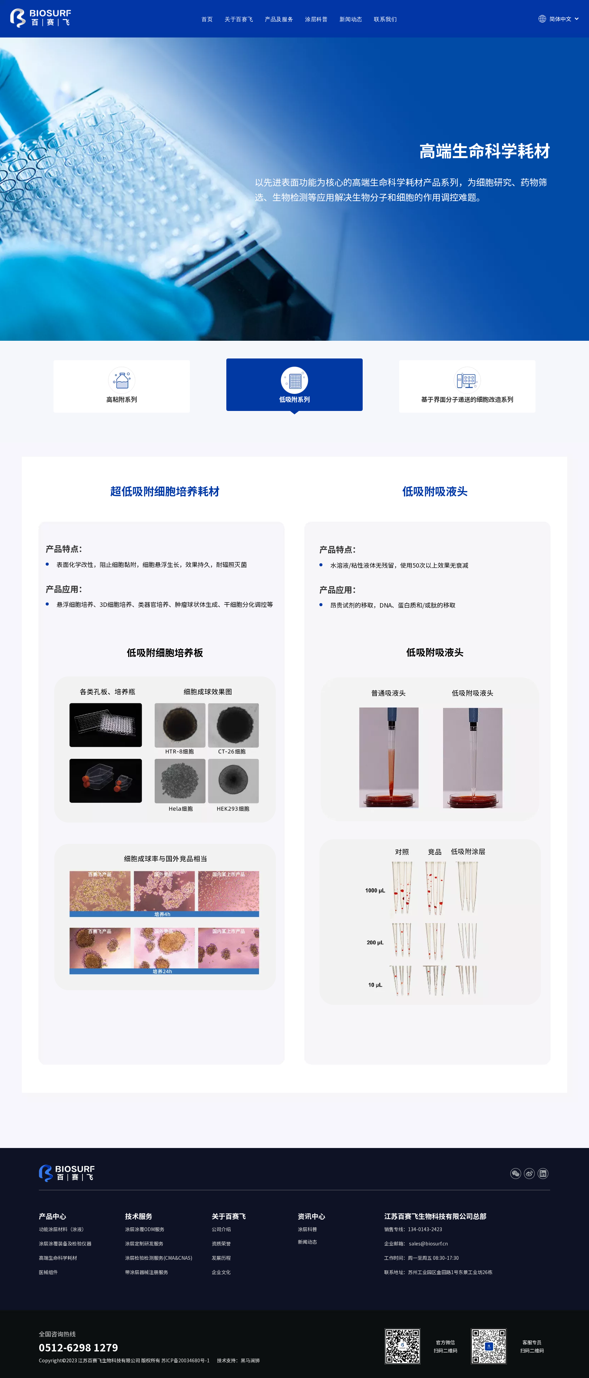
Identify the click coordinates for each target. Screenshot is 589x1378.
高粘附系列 (121, 399)
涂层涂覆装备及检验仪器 (65, 1243)
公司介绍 (221, 1229)
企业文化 (221, 1272)
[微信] (515, 1173)
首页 (207, 19)
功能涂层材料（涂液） (63, 1229)
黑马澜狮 (250, 1360)
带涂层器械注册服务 (146, 1272)
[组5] (121, 380)
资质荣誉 (221, 1243)
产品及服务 (279, 19)
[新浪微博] (529, 1173)
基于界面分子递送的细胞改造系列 (467, 399)
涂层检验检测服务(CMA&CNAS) (158, 1257)
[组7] (294, 380)
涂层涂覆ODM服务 (144, 1229)
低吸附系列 (294, 399)
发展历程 (221, 1257)
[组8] (467, 380)
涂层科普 (316, 19)
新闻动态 (350, 19)
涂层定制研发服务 (144, 1243)
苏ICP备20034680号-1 (186, 1360)
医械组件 (48, 1272)
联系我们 (385, 19)
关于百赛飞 (239, 19)
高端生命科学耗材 (58, 1257)
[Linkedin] (543, 1173)
